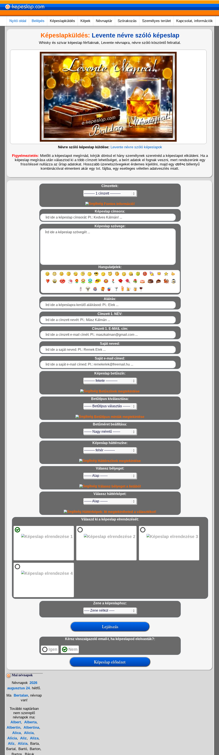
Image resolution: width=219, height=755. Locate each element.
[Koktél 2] (122, 291)
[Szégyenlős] (117, 276)
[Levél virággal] (70, 283)
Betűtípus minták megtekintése (118, 417)
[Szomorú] (61, 276)
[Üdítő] (109, 291)
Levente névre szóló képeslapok (136, 147)
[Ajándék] (95, 291)
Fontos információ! (119, 204)
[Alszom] (103, 276)
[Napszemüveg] (96, 276)
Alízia (22, 744)
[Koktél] (116, 291)
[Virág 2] (83, 283)
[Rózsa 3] (135, 283)
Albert (15, 722)
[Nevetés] (54, 276)
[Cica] (80, 291)
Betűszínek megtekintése (119, 391)
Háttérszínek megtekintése (119, 461)
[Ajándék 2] (102, 291)
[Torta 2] (150, 283)
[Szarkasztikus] (110, 276)
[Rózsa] (120, 283)
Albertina (31, 727)
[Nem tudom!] (124, 276)
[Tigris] (166, 283)
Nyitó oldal (17, 21)
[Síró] (89, 276)
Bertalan (20, 695)
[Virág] (76, 283)
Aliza (33, 738)
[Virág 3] (90, 283)
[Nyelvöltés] (76, 276)
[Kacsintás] (68, 276)
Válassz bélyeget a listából (119, 486)
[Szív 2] (55, 283)
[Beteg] (138, 276)
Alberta (30, 722)
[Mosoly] (47, 276)
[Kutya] (88, 291)
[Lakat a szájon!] (131, 276)
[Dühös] (145, 276)
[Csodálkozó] (83, 276)
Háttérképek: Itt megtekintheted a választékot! (118, 512)
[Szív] (47, 283)
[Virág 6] (113, 283)
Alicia (28, 733)
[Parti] (152, 276)
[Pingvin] (173, 283)
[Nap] (159, 276)
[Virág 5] (106, 283)
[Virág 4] (98, 283)
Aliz (23, 738)
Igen (53, 649)
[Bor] (141, 291)
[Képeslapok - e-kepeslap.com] (24, 15)
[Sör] (129, 291)
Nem (73, 649)
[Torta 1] (142, 283)
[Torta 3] (158, 283)
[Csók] (62, 283)
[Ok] (173, 276)
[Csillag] (166, 276)
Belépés (38, 21)
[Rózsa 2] (127, 283)
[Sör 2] (135, 291)
